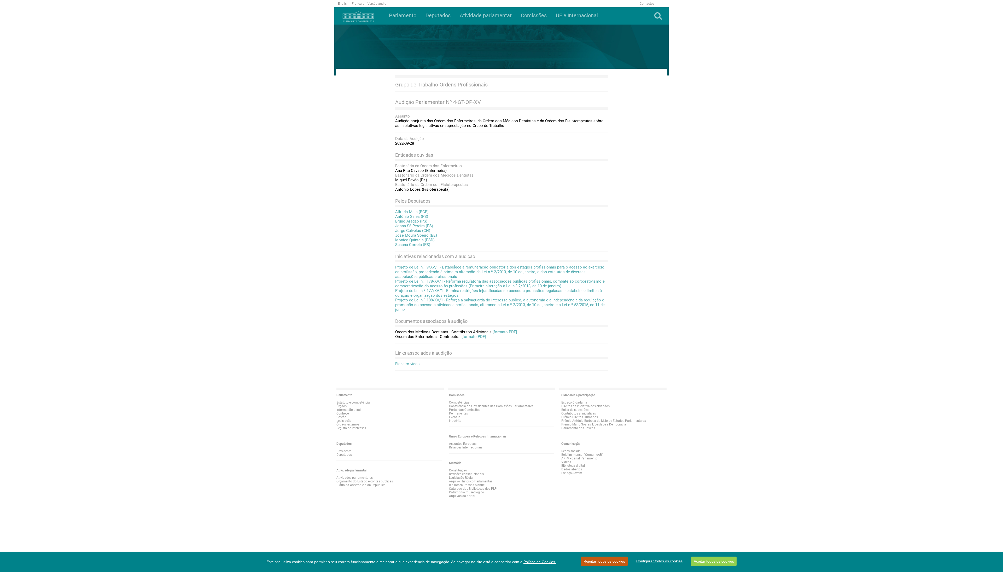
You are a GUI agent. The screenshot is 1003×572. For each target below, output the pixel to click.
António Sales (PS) (411, 216)
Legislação (344, 421)
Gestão (341, 417)
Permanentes (458, 413)
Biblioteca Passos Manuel (467, 485)
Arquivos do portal (462, 496)
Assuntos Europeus (462, 444)
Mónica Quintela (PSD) (415, 240)
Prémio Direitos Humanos (579, 417)
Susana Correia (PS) (412, 244)
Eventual (455, 417)
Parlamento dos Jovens (578, 428)
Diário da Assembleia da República (361, 485)
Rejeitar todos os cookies (604, 561)
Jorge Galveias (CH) (412, 230)
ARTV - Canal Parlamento (579, 458)
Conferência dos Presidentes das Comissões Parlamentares (491, 406)
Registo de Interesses (351, 428)
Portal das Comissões (464, 410)
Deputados (344, 455)
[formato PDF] (505, 332)
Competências (459, 402)
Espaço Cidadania (574, 402)
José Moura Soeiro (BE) (416, 235)
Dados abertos (571, 469)
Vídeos (566, 462)
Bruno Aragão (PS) (411, 221)
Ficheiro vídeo (407, 363)
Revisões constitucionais (466, 474)
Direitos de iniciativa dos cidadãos (585, 406)
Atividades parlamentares (354, 478)
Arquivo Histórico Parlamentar (470, 481)
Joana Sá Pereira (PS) (414, 226)
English (343, 3)
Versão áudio (377, 3)
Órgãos (341, 406)
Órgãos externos (347, 424)
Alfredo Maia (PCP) (412, 211)
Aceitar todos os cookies (714, 561)
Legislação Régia (461, 478)
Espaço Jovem (571, 473)
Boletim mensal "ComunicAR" (582, 455)
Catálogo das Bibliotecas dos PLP (473, 489)
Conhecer (343, 413)
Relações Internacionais (465, 447)
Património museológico (466, 492)
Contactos (647, 3)
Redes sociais (570, 451)
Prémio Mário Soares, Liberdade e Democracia (593, 424)
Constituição (458, 470)
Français (358, 3)
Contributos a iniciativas (578, 413)
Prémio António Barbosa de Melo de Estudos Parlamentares (603, 421)
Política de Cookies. (539, 562)
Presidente (343, 451)
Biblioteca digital (573, 466)
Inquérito (455, 421)
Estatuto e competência (353, 402)
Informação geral (348, 410)
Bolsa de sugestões (574, 410)
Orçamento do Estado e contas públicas (364, 481)
